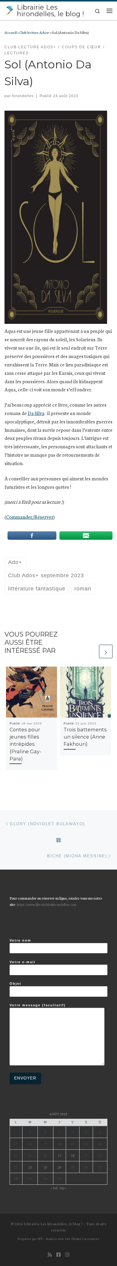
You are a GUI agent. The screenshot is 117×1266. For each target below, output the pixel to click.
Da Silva (36, 412)
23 (45, 1166)
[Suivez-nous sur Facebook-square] (58, 1254)
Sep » (62, 1187)
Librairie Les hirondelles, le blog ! (53, 1223)
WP (40, 1238)
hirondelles (23, 96)
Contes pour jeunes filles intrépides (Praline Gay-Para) (25, 744)
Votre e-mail (22, 962)
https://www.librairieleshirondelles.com (46, 904)
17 (59, 1155)
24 (59, 1166)
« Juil (54, 1187)
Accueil (10, 32)
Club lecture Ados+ (34, 32)
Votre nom (20, 940)
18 (72, 1155)
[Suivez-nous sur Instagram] (67, 1254)
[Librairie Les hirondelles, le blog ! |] (9, 10)
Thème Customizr (85, 1238)
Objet (15, 983)
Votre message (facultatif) (38, 1005)
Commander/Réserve (28, 516)
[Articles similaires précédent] (91, 651)
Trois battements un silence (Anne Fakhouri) (85, 737)
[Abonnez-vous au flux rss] (50, 1254)
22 (30, 1166)
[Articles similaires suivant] (105, 651)
